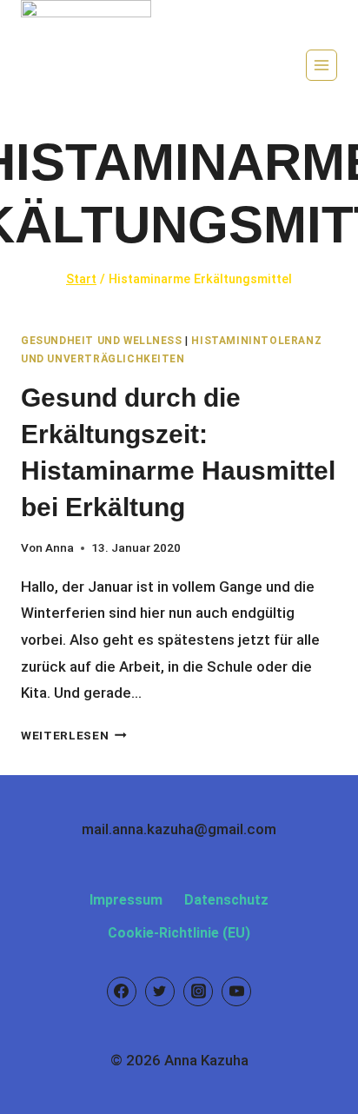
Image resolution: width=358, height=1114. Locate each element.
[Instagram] (198, 991)
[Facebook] (121, 991)
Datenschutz (226, 900)
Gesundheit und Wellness (101, 341)
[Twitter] (160, 991)
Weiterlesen (74, 735)
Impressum (126, 900)
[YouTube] (236, 991)
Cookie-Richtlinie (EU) (179, 933)
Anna (59, 547)
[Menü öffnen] (321, 65)
